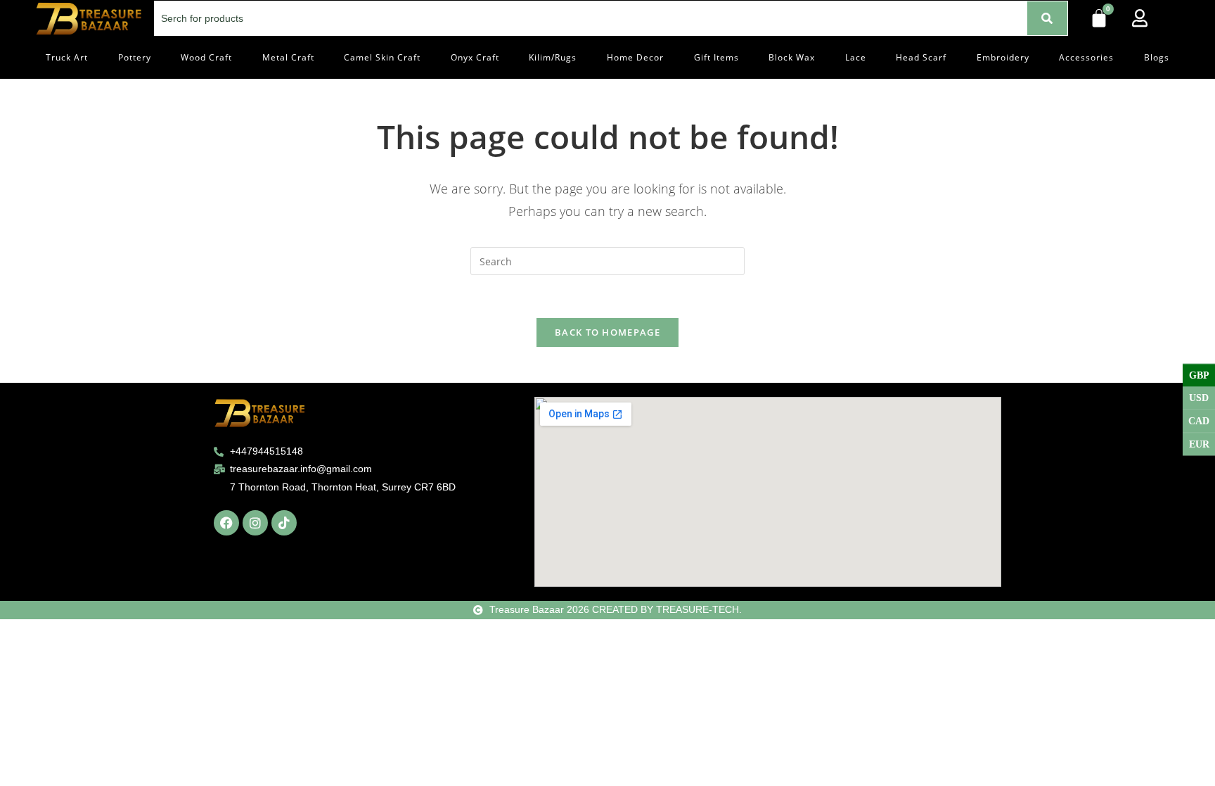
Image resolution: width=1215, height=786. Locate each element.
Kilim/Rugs (553, 57)
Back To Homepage (607, 332)
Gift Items (716, 57)
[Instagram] (255, 522)
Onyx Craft (475, 57)
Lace (855, 57)
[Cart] (1099, 18)
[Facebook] (226, 522)
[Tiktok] (284, 522)
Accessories (1086, 57)
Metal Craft (288, 57)
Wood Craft (206, 57)
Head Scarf (921, 57)
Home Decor (635, 57)
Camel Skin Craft (382, 57)
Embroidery (1003, 57)
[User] (1139, 17)
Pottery (134, 57)
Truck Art (67, 57)
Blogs (1156, 57)
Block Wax (792, 57)
